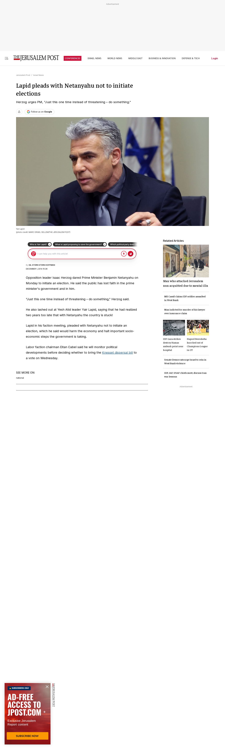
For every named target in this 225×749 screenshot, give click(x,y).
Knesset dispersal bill (117, 352)
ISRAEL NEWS (94, 58)
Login (214, 58)
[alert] (28, 713)
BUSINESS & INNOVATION (162, 58)
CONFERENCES (72, 58)
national (20, 378)
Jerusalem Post (23, 75)
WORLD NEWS (114, 58)
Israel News (38, 75)
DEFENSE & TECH (191, 58)
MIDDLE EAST (135, 58)
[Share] (19, 112)
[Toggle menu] (6, 58)
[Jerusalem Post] (34, 58)
